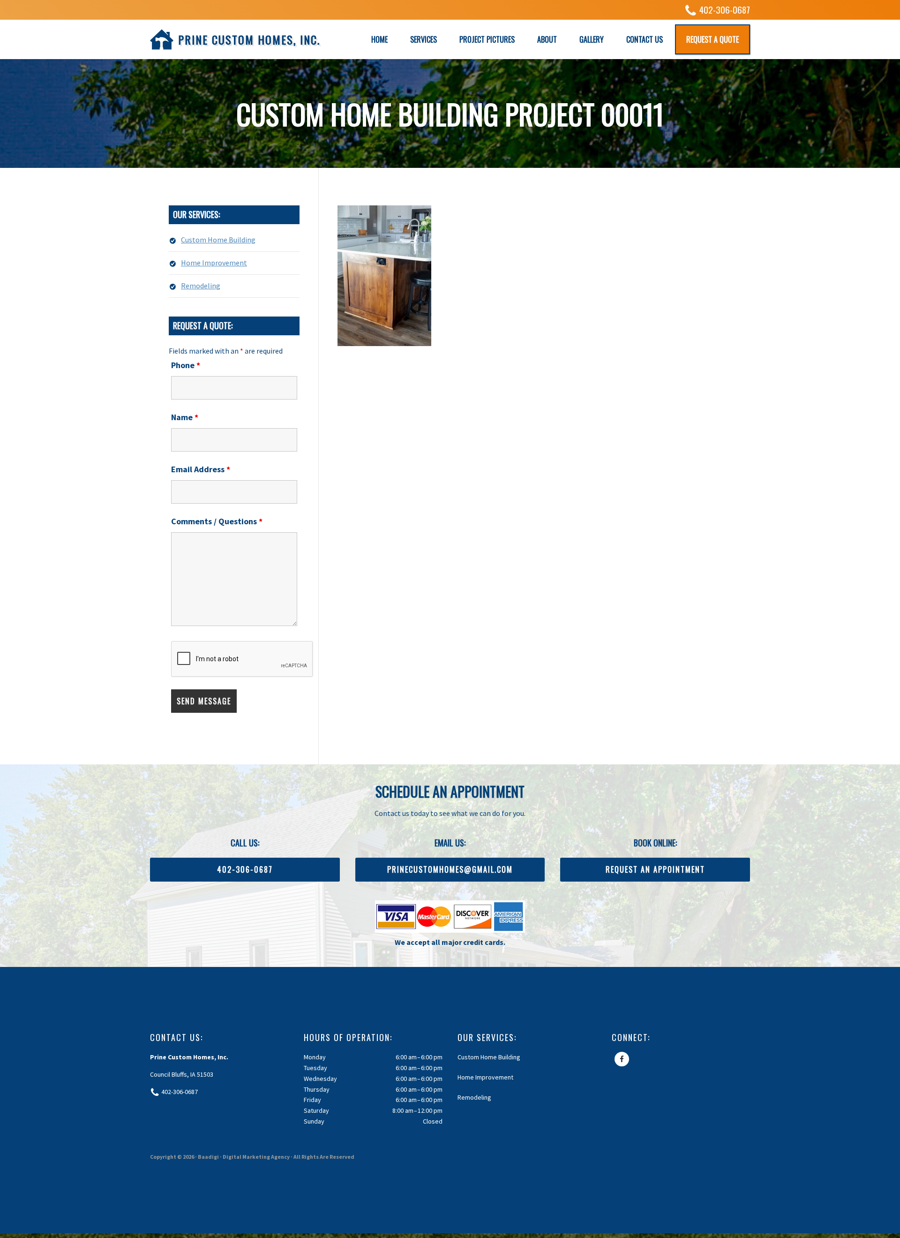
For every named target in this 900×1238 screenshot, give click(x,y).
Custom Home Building (218, 239)
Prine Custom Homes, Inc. (249, 39)
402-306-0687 (724, 9)
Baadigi (208, 1156)
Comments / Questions (216, 521)
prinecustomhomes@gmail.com (450, 869)
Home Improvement (214, 262)
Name (184, 417)
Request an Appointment (655, 869)
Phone (185, 365)
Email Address (200, 469)
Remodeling (200, 285)
